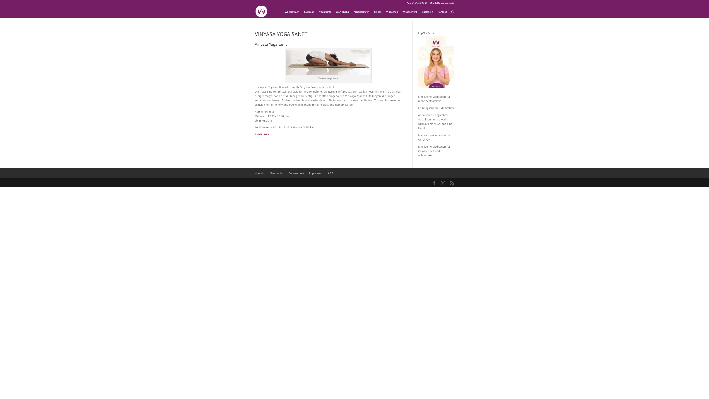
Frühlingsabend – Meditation (436, 108)
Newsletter (277, 173)
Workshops (342, 12)
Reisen (377, 12)
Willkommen (292, 12)
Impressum (316, 173)
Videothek (392, 12)
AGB (330, 173)
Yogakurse (325, 12)
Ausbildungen (361, 12)
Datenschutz (296, 173)
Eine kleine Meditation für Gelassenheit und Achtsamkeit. (434, 151)
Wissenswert (410, 12)
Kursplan (309, 12)
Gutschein (427, 12)
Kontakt (442, 12)
